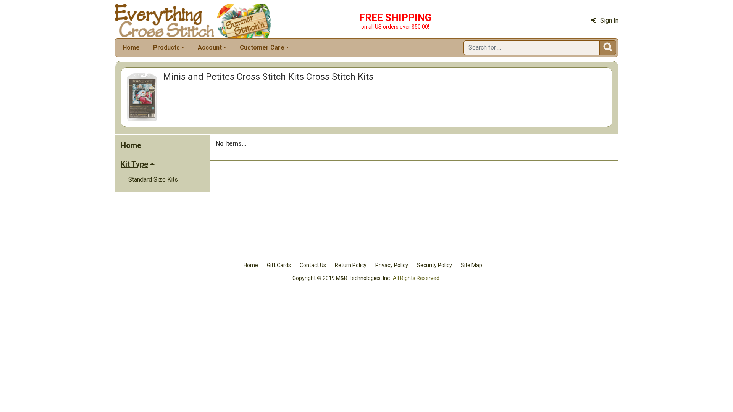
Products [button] (166, 47)
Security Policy (434, 265)
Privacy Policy (391, 265)
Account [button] (210, 47)
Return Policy (350, 265)
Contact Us (313, 265)
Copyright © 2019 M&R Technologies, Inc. (341, 278)
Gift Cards (279, 265)
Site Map (471, 265)
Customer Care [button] (262, 47)
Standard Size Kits (153, 179)
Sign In (609, 20)
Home (131, 47)
